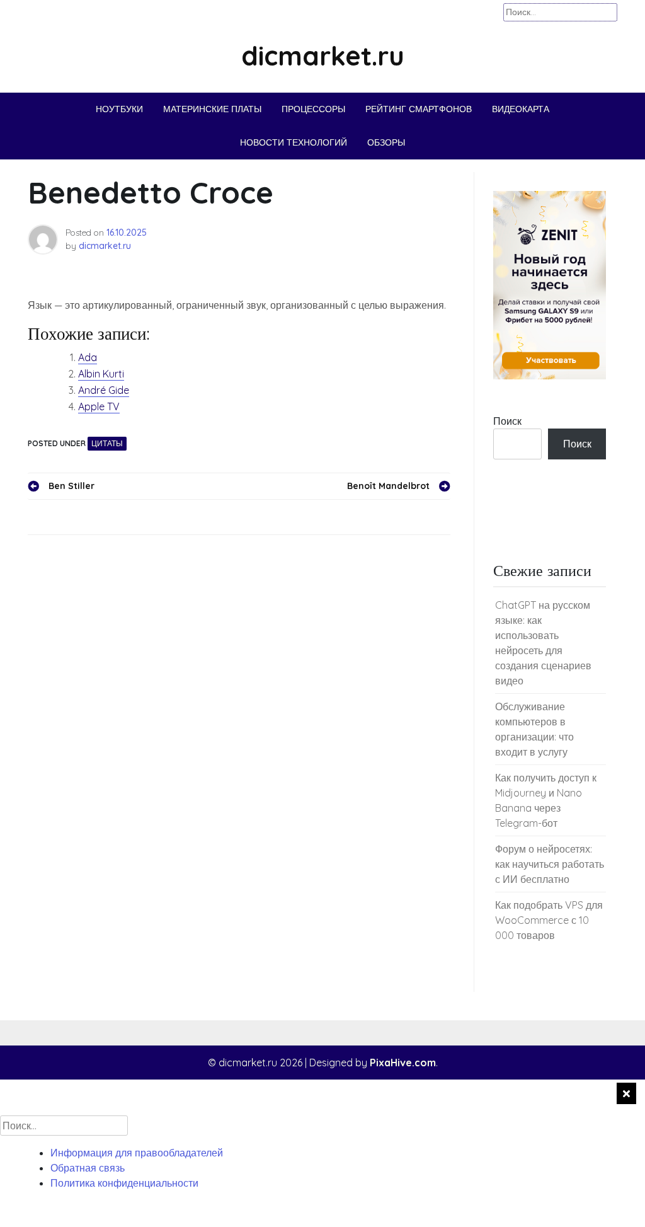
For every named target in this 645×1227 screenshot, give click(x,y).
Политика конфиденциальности (124, 1183)
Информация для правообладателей (136, 1152)
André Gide (103, 390)
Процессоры (313, 109)
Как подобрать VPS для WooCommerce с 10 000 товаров (549, 920)
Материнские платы (212, 109)
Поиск (507, 421)
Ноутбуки (119, 109)
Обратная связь (87, 1167)
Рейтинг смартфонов (418, 109)
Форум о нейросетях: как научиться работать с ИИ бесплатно (549, 864)
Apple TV (99, 406)
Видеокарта (520, 109)
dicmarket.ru (322, 55)
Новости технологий (293, 142)
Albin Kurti (101, 373)
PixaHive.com (403, 1062)
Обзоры (386, 142)
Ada (87, 357)
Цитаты (107, 443)
